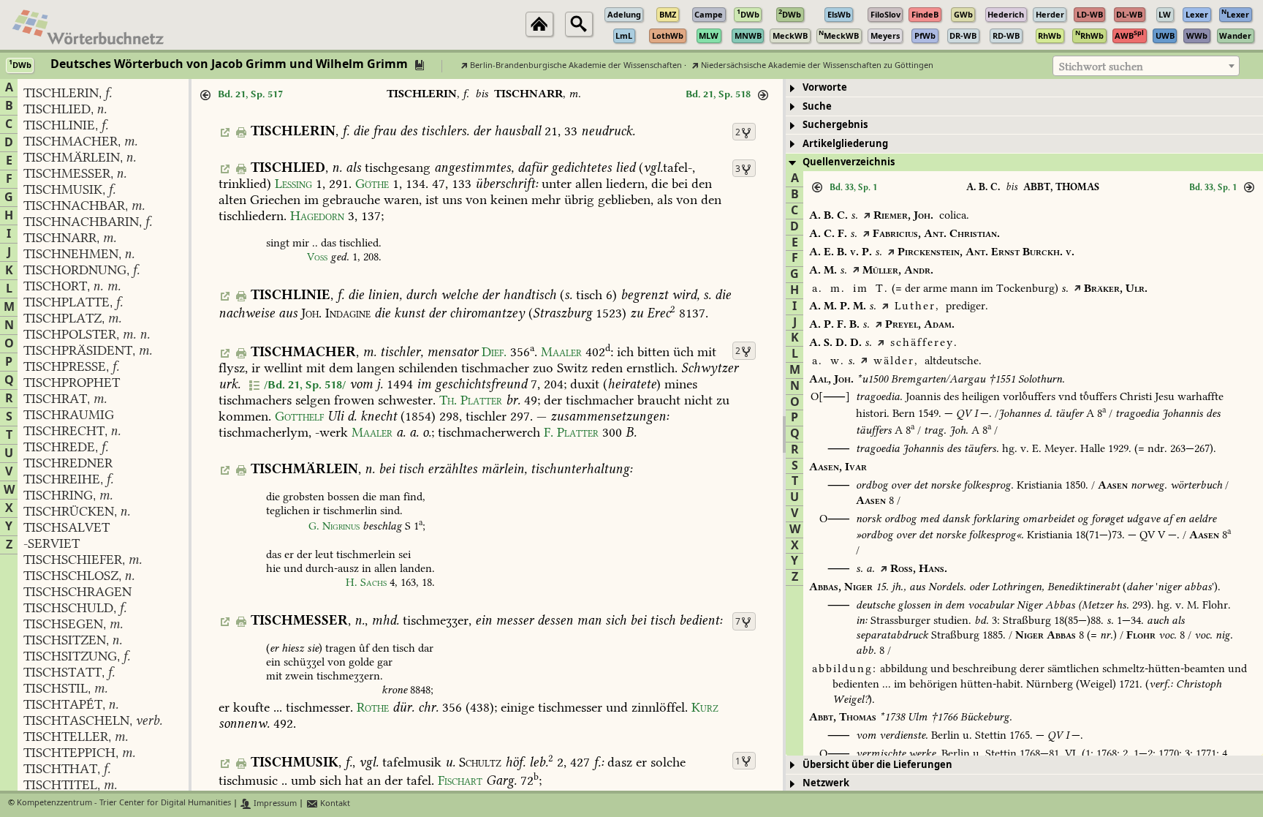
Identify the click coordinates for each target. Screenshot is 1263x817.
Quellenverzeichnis (849, 162)
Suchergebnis (835, 125)
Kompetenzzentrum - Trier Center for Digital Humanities (124, 803)
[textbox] (1146, 66)
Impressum (274, 803)
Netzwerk (826, 783)
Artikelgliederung (845, 144)
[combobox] (1146, 66)
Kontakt (334, 803)
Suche (817, 106)
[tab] (1024, 88)
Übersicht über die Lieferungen (877, 765)
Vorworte (825, 87)
